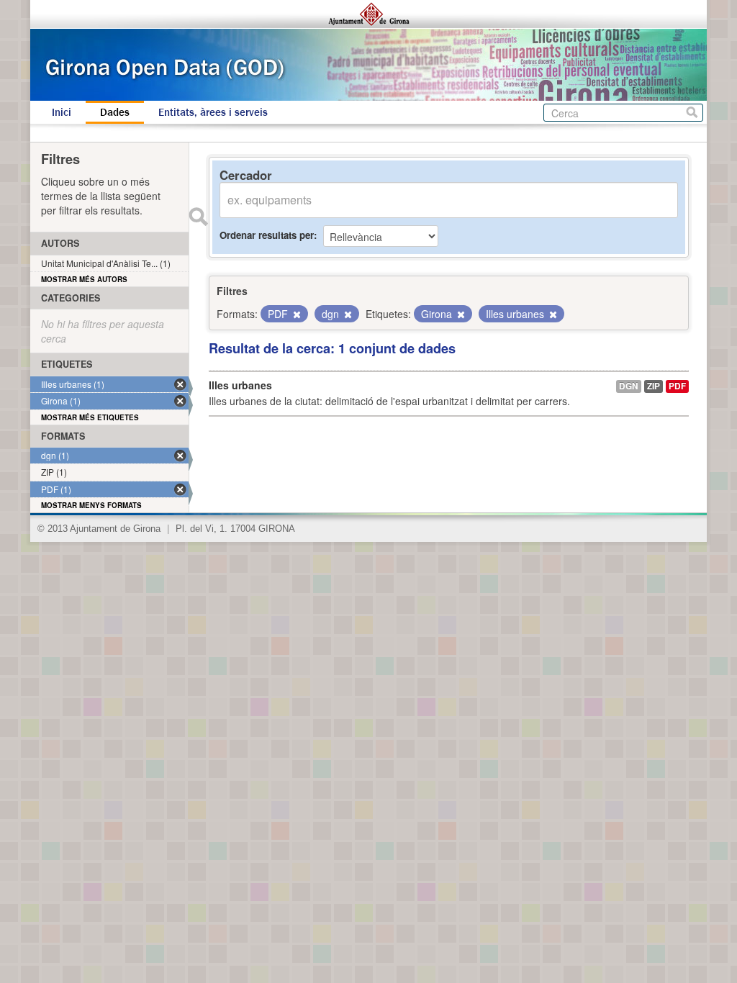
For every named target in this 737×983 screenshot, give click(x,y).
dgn (628, 386)
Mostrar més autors (84, 279)
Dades (115, 112)
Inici (61, 112)
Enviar (198, 216)
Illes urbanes (240, 385)
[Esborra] (296, 314)
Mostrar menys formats (91, 505)
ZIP (653, 386)
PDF (677, 386)
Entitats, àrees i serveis (213, 112)
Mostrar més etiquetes (90, 417)
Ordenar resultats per (267, 235)
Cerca (692, 113)
